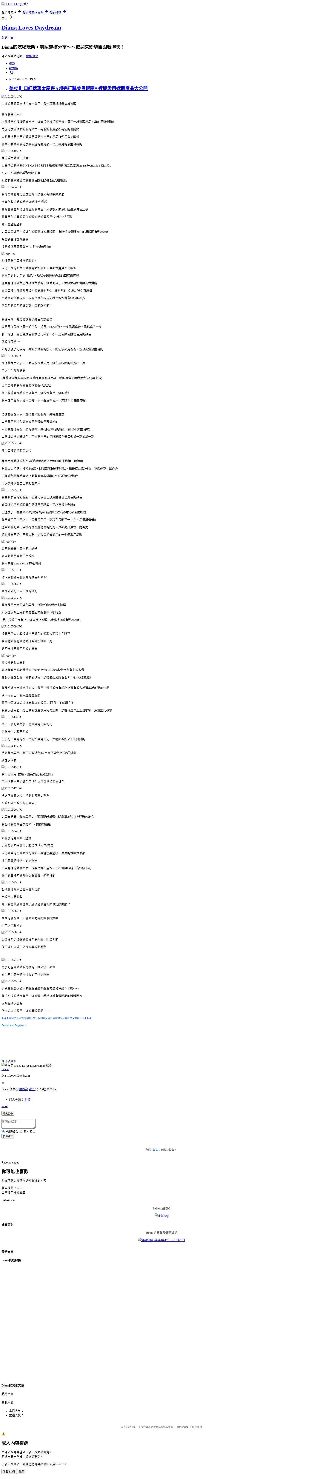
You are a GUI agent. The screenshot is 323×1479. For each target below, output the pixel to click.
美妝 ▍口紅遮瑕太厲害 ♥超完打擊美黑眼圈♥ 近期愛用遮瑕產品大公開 (78, 88)
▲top (4, 1106)
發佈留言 (8, 1136)
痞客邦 (23, 1089)
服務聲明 (197, 1427)
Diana (5, 1069)
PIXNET (133, 1427)
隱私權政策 (182, 1427)
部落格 (13, 68)
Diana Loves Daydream (31, 27)
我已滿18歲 (9, 1471)
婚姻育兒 (32, 56)
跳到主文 (7, 37)
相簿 (12, 63)
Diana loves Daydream (13, 1025)
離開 (21, 1471)
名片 (12, 72)
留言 (32, 1089)
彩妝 (28, 1099)
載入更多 (8, 1113)
